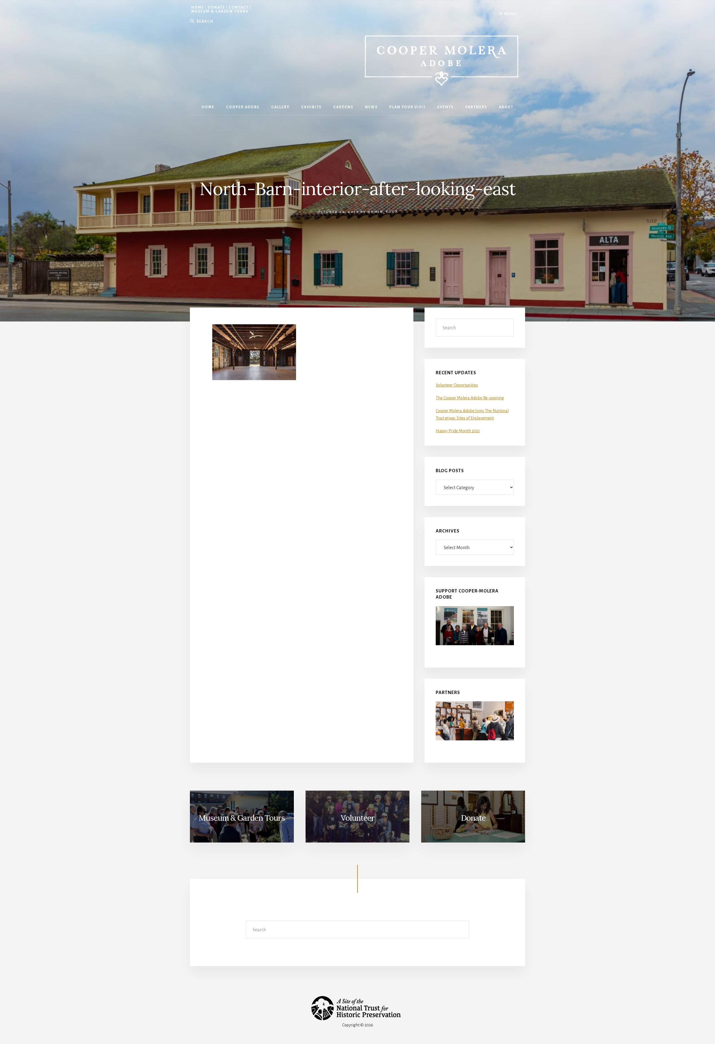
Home (197, 7)
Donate (216, 7)
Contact (239, 7)
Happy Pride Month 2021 (458, 431)
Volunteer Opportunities (457, 385)
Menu (510, 14)
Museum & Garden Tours (219, 11)
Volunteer (358, 818)
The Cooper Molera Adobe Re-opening (470, 398)
